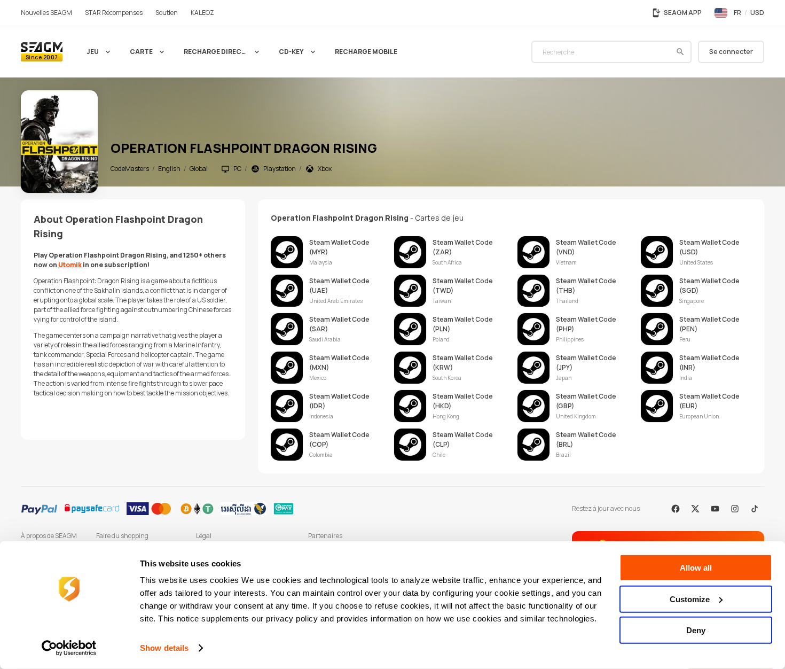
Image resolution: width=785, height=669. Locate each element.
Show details (164, 647)
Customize (690, 598)
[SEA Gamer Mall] (41, 51)
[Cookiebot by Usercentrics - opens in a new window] (69, 648)
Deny (695, 630)
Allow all (696, 567)
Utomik (70, 264)
